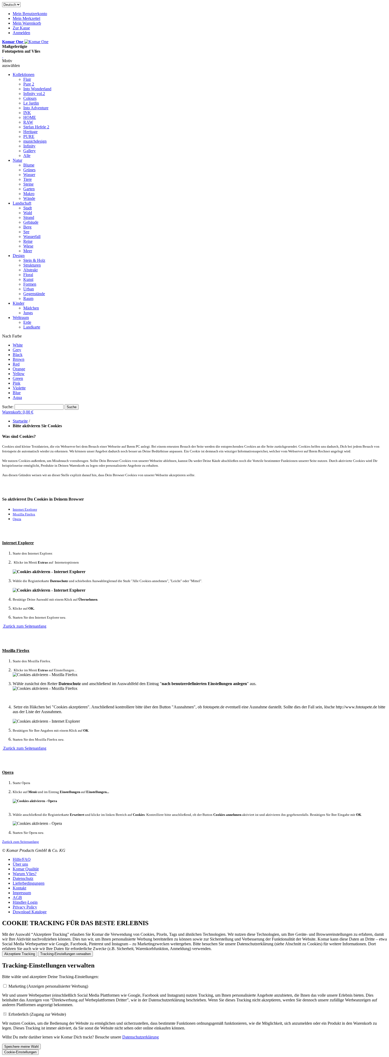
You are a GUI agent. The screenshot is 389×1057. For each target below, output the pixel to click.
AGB (17, 897)
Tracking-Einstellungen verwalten (65, 954)
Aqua (17, 397)
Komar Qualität (26, 869)
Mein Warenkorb (27, 23)
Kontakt (19, 888)
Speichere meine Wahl (21, 1047)
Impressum (22, 892)
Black (17, 354)
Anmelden (21, 32)
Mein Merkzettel (26, 18)
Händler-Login (25, 902)
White (18, 345)
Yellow (19, 373)
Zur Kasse (21, 28)
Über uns (20, 864)
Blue (17, 392)
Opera (17, 519)
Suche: (7, 406)
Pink (16, 383)
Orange (19, 369)
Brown (18, 359)
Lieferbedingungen (28, 883)
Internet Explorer (25, 509)
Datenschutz (23, 878)
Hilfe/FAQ (22, 859)
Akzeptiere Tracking (19, 954)
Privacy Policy (25, 907)
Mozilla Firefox (24, 514)
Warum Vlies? (25, 873)
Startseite (20, 421)
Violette (19, 388)
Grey (17, 350)
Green (18, 378)
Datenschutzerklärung (140, 1037)
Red (16, 364)
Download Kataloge (30, 912)
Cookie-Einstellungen (20, 1052)
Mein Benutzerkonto (30, 13)
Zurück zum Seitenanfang (24, 626)
